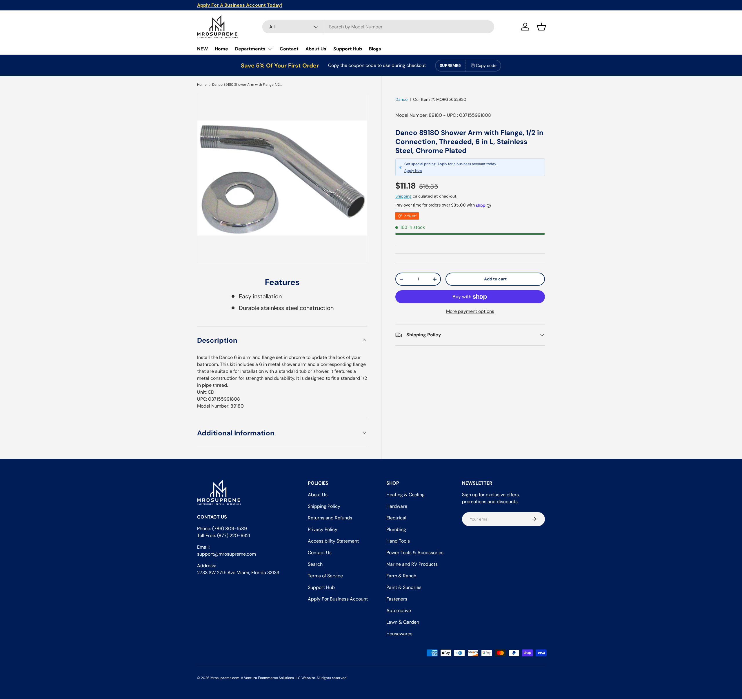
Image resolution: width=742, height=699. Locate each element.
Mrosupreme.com (224, 678)
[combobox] (378, 26)
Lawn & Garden (402, 622)
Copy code (486, 65)
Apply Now (413, 170)
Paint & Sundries (403, 587)
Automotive (398, 610)
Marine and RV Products (412, 564)
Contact (289, 49)
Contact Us (320, 553)
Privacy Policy (322, 529)
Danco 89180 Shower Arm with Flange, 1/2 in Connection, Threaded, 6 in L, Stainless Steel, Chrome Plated (247, 84)
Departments (250, 49)
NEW (202, 49)
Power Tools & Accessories (414, 553)
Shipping (403, 196)
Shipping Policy (324, 506)
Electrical (396, 518)
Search (315, 564)
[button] (541, 26)
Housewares (399, 634)
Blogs (375, 49)
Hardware (396, 506)
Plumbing (396, 529)
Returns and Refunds (330, 518)
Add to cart (495, 279)
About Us (315, 49)
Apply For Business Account (338, 599)
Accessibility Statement (333, 541)
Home (221, 49)
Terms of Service (325, 576)
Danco (401, 99)
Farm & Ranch (401, 576)
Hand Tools (398, 541)
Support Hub (347, 49)
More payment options (470, 311)
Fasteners (396, 599)
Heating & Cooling (405, 495)
